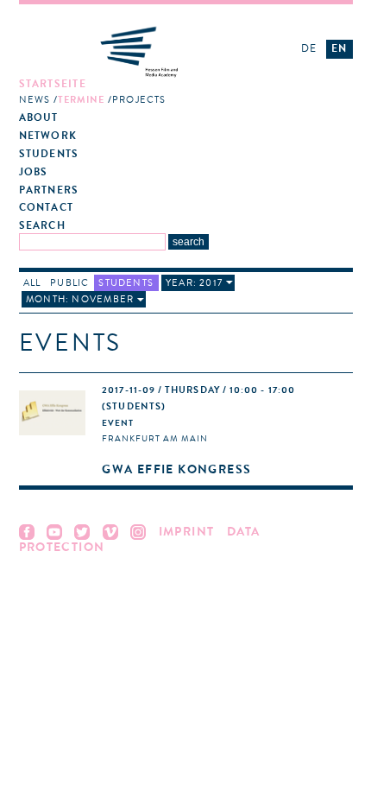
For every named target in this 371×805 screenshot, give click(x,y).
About (39, 117)
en (339, 48)
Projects (139, 99)
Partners (49, 190)
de (309, 48)
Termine (81, 99)
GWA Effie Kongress (176, 469)
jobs (33, 172)
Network (48, 136)
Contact (46, 207)
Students (49, 154)
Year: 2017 (194, 282)
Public (69, 282)
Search (42, 225)
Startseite (52, 84)
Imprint (187, 531)
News (34, 99)
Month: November (80, 299)
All (32, 282)
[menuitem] (144, 92)
